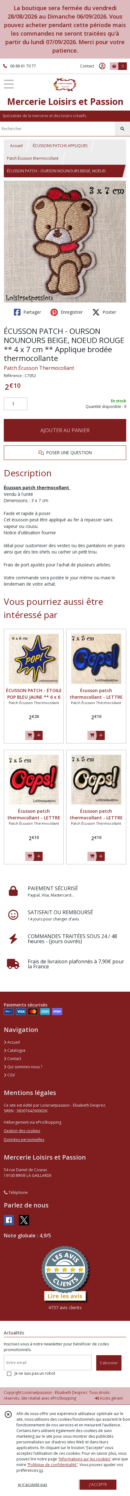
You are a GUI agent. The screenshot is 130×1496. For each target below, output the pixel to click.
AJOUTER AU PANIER (65, 430)
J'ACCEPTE (98, 1484)
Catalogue (16, 1050)
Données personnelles (24, 1139)
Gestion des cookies (22, 1130)
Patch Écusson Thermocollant (39, 367)
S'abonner (109, 1363)
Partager (31, 312)
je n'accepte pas (32, 1484)
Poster (108, 312)
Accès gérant (111, 1398)
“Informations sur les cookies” (84, 1459)
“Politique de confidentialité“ (52, 1464)
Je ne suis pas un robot (35, 1373)
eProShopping (63, 1398)
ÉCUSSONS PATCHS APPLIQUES (60, 145)
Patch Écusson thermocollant (32, 158)
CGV (10, 1075)
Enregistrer (71, 312)
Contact (87, 66)
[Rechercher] (122, 129)
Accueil (16, 145)
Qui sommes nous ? (24, 1066)
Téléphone (18, 1192)
